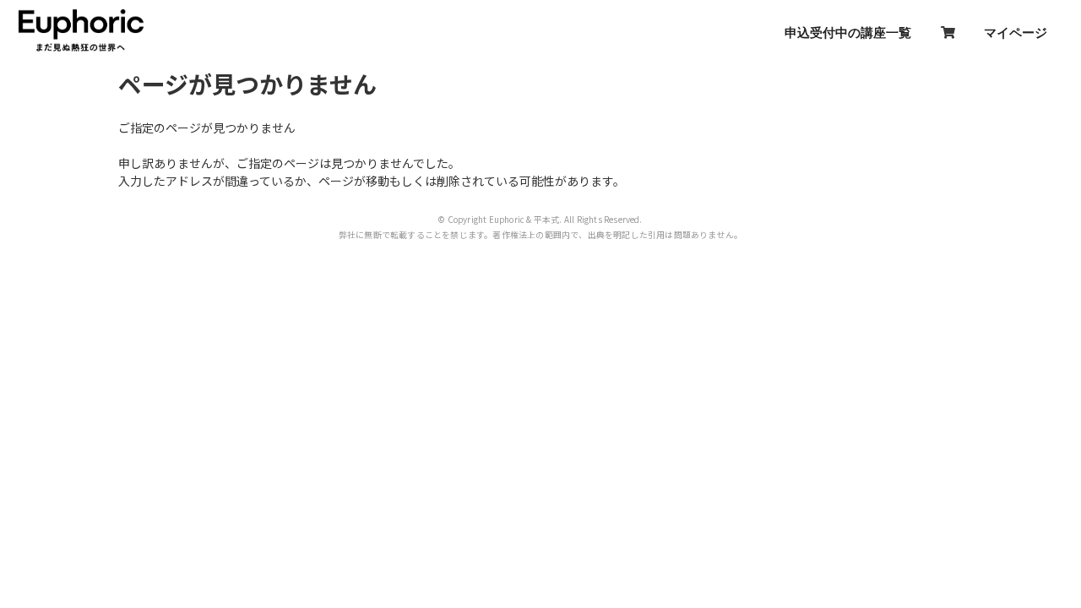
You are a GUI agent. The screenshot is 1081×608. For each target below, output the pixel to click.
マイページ (1015, 32)
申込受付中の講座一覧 (848, 32)
